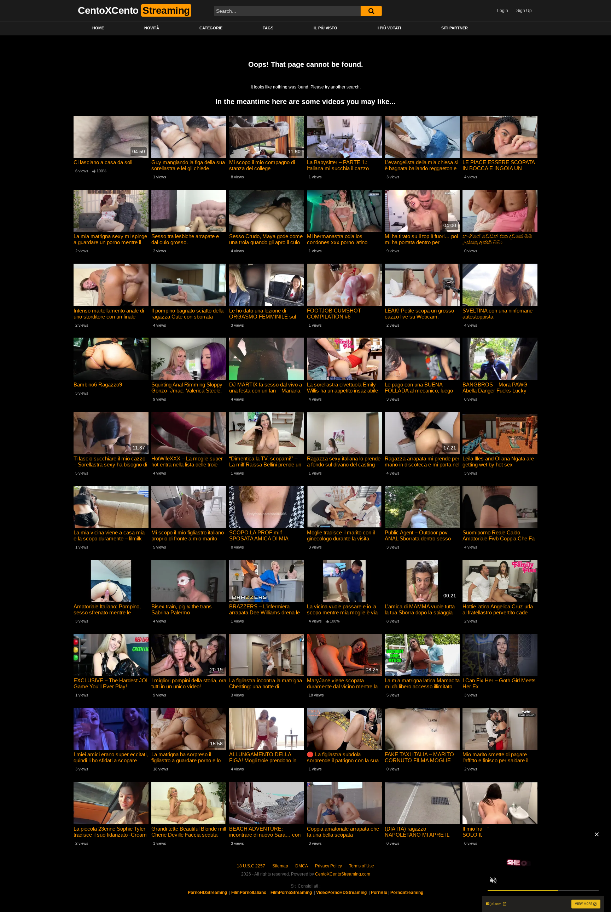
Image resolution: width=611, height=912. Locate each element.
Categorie (210, 28)
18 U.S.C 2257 (251, 866)
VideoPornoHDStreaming (341, 892)
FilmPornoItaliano (248, 892)
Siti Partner (454, 28)
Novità (151, 28)
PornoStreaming (406, 892)
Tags (268, 28)
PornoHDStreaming (207, 892)
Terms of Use (361, 866)
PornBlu (379, 892)
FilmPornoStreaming (291, 892)
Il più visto (325, 28)
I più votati (389, 28)
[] (371, 11)
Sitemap (280, 866)
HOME (98, 28)
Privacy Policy (328, 866)
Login (502, 10)
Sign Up (524, 10)
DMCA (301, 866)
